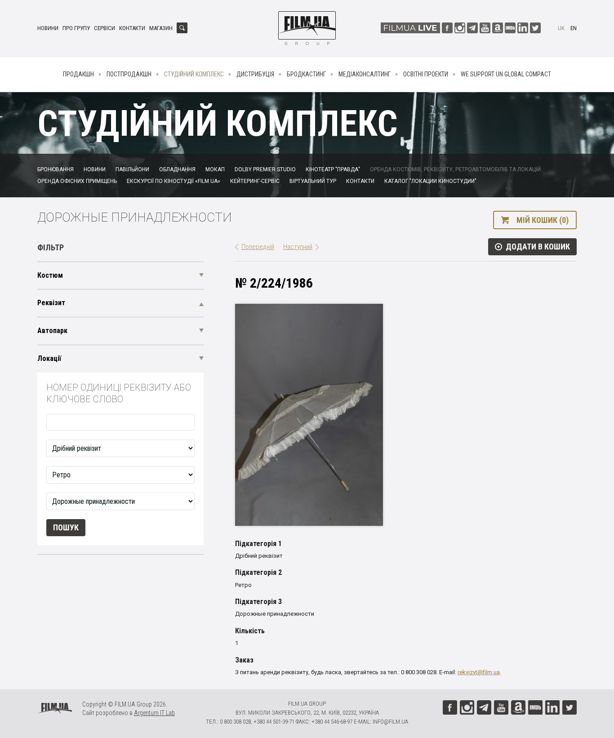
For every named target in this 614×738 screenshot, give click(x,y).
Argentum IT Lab (154, 712)
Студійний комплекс (194, 74)
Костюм (50, 275)
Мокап (215, 169)
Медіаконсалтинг (364, 74)
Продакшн (78, 74)
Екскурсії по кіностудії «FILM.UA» (173, 181)
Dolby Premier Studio (265, 169)
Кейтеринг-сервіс (255, 181)
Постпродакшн (129, 74)
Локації (49, 358)
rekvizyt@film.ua (479, 672)
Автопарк (52, 330)
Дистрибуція (255, 74)
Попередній (257, 247)
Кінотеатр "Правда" (333, 169)
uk (561, 28)
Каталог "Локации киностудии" (430, 181)
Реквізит (51, 302)
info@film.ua (390, 721)
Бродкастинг (306, 74)
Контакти (132, 28)
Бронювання (55, 169)
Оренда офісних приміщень (77, 181)
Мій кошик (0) (542, 220)
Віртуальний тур (312, 181)
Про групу (76, 28)
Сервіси (104, 28)
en (573, 28)
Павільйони (132, 169)
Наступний (297, 247)
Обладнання (177, 169)
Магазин (161, 28)
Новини (47, 28)
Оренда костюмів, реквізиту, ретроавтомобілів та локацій (455, 169)
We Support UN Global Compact (506, 74)
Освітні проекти (425, 74)
